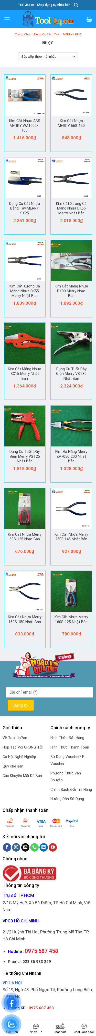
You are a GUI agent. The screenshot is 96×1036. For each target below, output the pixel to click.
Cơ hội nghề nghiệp (19, 757)
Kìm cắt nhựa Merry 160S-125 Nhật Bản (71, 619)
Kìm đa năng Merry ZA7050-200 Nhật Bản (71, 456)
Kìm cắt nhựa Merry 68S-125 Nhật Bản (24, 536)
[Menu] (7, 19)
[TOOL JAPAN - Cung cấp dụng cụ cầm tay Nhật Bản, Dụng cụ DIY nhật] (48, 19)
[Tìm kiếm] (76, 5)
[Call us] (34, 847)
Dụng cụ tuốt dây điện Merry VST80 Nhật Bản (71, 374)
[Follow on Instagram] (16, 847)
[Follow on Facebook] (7, 847)
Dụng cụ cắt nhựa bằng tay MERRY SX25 (24, 208)
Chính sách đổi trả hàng (71, 790)
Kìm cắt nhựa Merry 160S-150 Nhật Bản (24, 619)
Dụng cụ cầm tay (46, 34)
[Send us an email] (25, 847)
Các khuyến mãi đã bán (22, 776)
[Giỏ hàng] (89, 19)
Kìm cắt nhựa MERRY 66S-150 (71, 123)
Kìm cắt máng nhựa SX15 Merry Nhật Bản (24, 374)
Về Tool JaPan (15, 738)
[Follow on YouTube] (53, 847)
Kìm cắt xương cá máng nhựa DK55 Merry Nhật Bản (24, 291)
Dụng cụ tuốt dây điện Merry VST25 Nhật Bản (24, 456)
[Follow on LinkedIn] (43, 847)
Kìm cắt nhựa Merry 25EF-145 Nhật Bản (71, 536)
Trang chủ (22, 34)
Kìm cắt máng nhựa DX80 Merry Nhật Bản (71, 291)
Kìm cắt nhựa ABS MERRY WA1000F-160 (24, 125)
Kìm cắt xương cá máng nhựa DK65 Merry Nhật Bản (71, 208)
